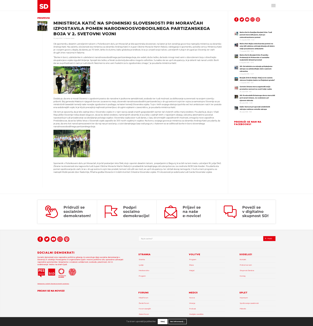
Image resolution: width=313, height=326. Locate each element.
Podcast (192, 309)
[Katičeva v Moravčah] (42, 26)
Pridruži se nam (246, 265)
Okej (163, 321)
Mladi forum (143, 298)
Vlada (72, 38)
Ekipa (191, 265)
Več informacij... (177, 321)
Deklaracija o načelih (44, 283)
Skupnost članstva (247, 270)
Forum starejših (145, 309)
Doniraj (242, 276)
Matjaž (192, 270)
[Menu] (273, 5)
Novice (67, 38)
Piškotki (243, 309)
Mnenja (192, 303)
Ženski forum (144, 303)
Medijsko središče (196, 314)
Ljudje (141, 265)
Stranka (142, 259)
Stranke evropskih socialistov (60, 283)
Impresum (244, 298)
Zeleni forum (144, 314)
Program (142, 276)
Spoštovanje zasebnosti (249, 303)
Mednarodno (144, 270)
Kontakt (243, 259)
